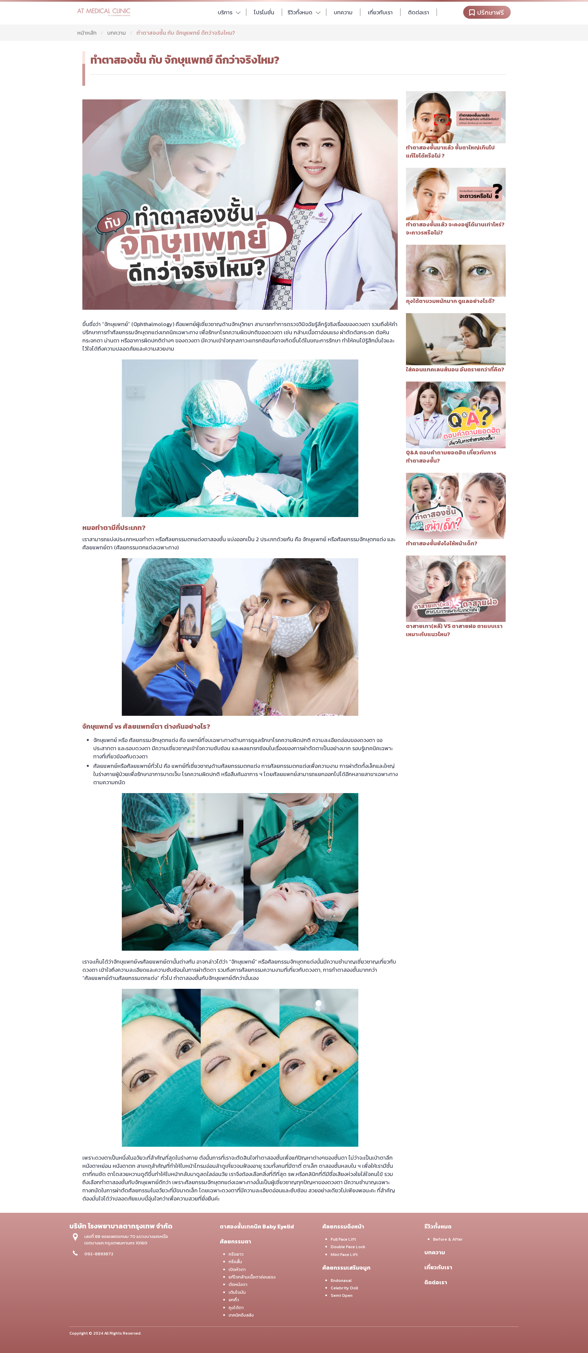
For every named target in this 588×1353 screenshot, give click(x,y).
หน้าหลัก (87, 33)
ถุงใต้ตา (236, 1307)
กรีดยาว (236, 1254)
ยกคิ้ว (234, 1299)
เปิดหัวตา (237, 1269)
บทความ (116, 33)
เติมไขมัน (237, 1292)
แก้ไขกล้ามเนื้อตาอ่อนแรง (252, 1277)
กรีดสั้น (235, 1261)
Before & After (448, 1239)
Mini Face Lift (344, 1254)
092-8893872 (98, 1254)
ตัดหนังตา (238, 1284)
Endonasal (341, 1280)
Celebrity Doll (344, 1288)
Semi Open (342, 1295)
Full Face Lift (343, 1239)
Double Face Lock (348, 1246)
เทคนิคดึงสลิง (241, 1315)
